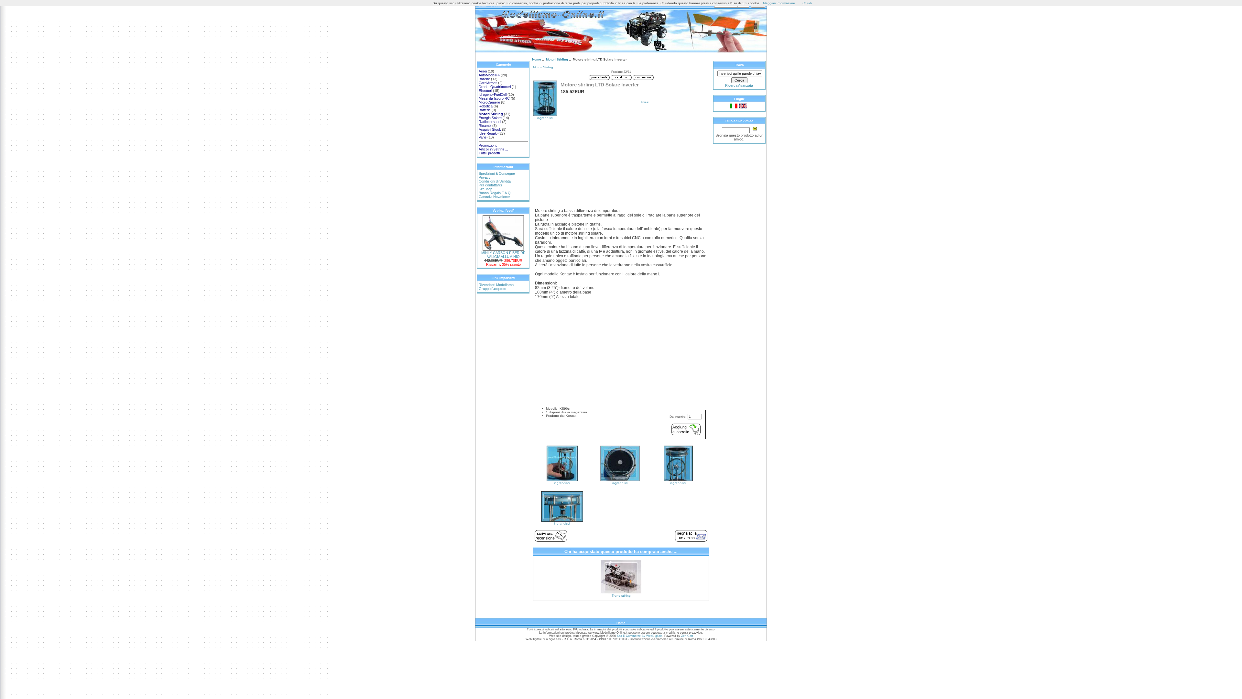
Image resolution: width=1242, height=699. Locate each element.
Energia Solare (490, 118)
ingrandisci (562, 483)
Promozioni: (488, 145)
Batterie (485, 110)
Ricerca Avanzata (739, 85)
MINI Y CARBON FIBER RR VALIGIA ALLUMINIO (503, 255)
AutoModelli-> (489, 75)
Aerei (483, 71)
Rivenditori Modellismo (496, 285)
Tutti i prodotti (489, 153)
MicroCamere (489, 102)
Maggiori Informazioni (779, 3)
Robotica (486, 106)
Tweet (645, 102)
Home (536, 59)
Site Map (485, 189)
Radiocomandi (490, 122)
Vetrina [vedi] (503, 210)
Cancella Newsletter (494, 197)
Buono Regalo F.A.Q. (495, 193)
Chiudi (807, 3)
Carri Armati (488, 83)
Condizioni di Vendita (495, 181)
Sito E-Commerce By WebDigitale (639, 636)
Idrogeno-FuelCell (493, 94)
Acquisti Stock (490, 129)
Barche (484, 79)
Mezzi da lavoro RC (494, 98)
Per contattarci (490, 185)
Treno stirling (621, 595)
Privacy (485, 177)
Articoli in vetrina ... (493, 149)
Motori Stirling (557, 59)
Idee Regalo (488, 133)
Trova (739, 65)
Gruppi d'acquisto (492, 289)
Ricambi (485, 126)
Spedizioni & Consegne (497, 173)
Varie (482, 137)
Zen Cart (687, 636)
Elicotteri (485, 91)
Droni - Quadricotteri (495, 87)
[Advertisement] (621, 168)
